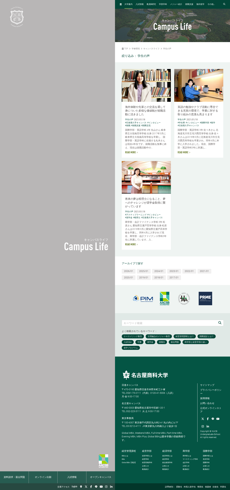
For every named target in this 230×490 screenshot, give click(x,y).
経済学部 (167, 451)
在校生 (215, 487)
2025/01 (143, 271)
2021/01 (204, 271)
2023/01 (174, 271)
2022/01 (189, 271)
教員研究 (151, 4)
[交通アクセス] (81, 486)
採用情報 (205, 398)
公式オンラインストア (210, 410)
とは (125, 456)
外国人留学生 (190, 487)
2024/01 (158, 271)
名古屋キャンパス (131, 403)
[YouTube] (101, 486)
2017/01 (174, 277)
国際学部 (207, 451)
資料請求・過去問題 (14, 477)
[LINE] (96, 486)
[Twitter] (86, 486)
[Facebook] (91, 486)
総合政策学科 (167, 462)
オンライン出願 (43, 477)
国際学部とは (208, 456)
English (74, 486)
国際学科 (206, 462)
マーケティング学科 (190, 459)
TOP (126, 48)
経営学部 (147, 451)
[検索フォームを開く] (224, 4)
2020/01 (128, 277)
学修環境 (136, 48)
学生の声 (167, 48)
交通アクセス (63, 487)
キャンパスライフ (151, 48)
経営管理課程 (129, 451)
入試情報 (72, 477)
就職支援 (189, 4)
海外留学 (200, 4)
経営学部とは (147, 456)
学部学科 (163, 4)
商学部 (186, 451)
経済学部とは (167, 456)
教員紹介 (145, 469)
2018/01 (158, 277)
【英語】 (129, 462)
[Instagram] (106, 486)
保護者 (208, 487)
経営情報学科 (147, 462)
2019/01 (143, 277)
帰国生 (200, 487)
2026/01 (128, 271)
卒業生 (223, 487)
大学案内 (128, 4)
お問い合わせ (207, 403)
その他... (211, 4)
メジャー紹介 (176, 4)
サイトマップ (207, 385)
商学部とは (187, 456)
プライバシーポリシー (210, 392)
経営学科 (145, 459)
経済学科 (165, 459)
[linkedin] (111, 486)
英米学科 (206, 459)
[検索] (219, 323)
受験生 (179, 487)
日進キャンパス (130, 385)
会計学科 (186, 462)
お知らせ (145, 466)
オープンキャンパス (100, 477)
